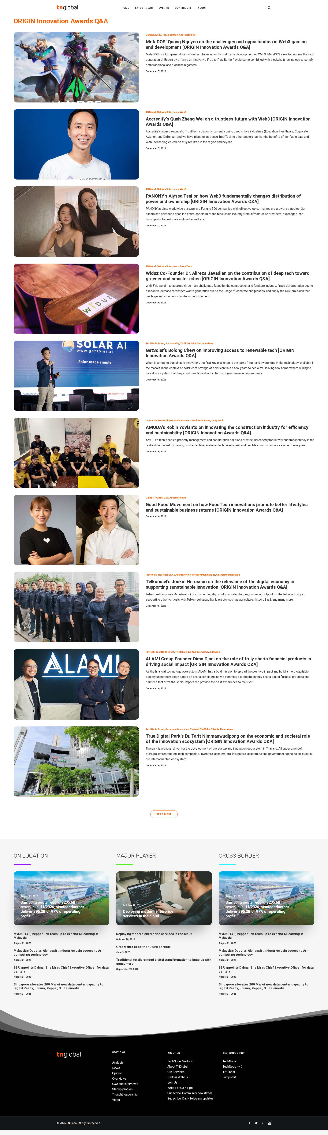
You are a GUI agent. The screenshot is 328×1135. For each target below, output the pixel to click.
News (116, 1068)
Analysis (118, 1062)
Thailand (194, 729)
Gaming (150, 35)
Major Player (136, 855)
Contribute (183, 7)
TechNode (229, 1061)
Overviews (119, 1078)
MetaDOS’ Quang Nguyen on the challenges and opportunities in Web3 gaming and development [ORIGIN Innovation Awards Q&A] (226, 44)
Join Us (172, 1082)
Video (116, 1100)
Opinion (117, 1073)
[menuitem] (125, 8)
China (149, 497)
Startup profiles (122, 1089)
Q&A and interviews (125, 1084)
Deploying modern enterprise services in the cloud (154, 934)
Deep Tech (186, 266)
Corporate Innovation (228, 574)
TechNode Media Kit (180, 1061)
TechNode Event (155, 343)
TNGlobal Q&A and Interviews (179, 35)
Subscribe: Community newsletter (189, 1093)
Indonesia (151, 420)
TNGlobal (229, 1072)
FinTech (150, 652)
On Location (31, 855)
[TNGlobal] (67, 7)
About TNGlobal (177, 1066)
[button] (269, 8)
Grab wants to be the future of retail (143, 947)
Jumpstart (229, 1077)
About (202, 7)
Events (164, 7)
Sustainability (172, 343)
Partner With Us (177, 1077)
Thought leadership (125, 1094)
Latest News (144, 7)
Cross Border (239, 855)
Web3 (158, 35)
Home (125, 7)
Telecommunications (203, 574)
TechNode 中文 (233, 1066)
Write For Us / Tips (180, 1088)
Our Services (175, 1072)
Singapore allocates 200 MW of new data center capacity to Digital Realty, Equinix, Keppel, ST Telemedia (58, 986)
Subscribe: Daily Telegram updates (190, 1098)
